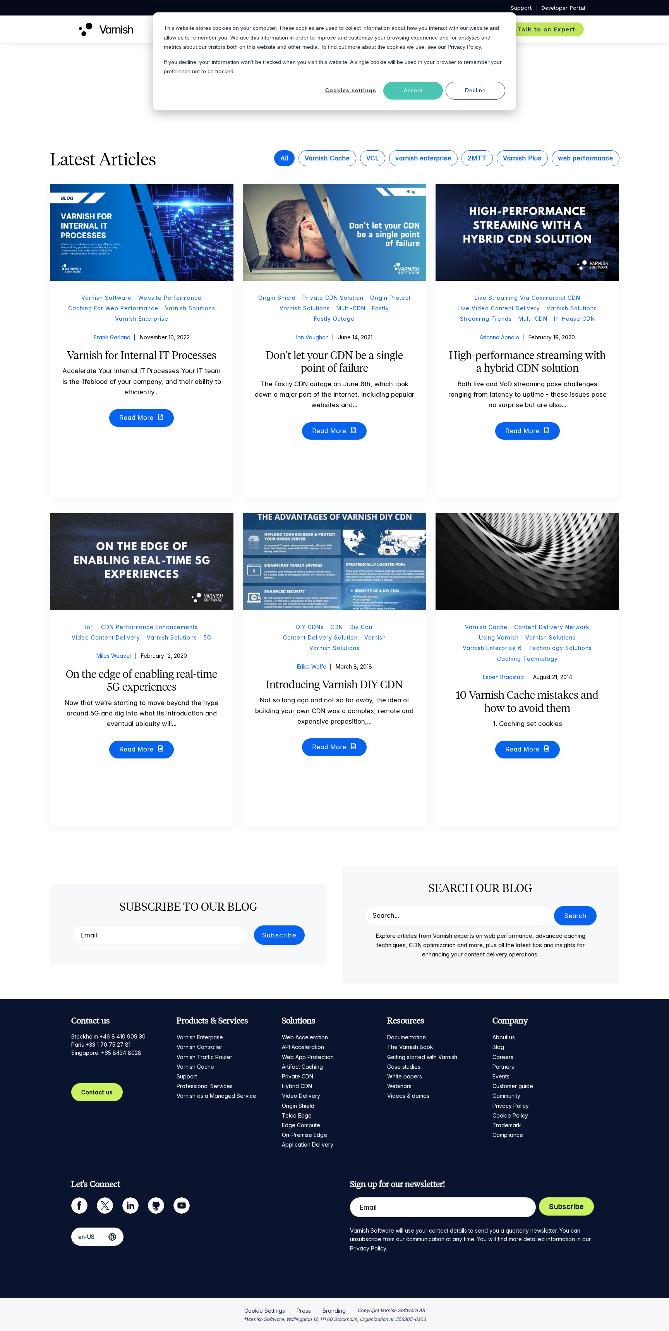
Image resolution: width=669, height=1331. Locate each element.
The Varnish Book (410, 1047)
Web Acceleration (305, 1037)
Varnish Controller (199, 1047)
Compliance (507, 1135)
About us (503, 1037)
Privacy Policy (510, 1105)
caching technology (527, 658)
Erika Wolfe (311, 666)
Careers (502, 1057)
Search (575, 916)
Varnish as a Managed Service (216, 1095)
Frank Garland (112, 337)
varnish (375, 637)
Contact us (97, 1092)
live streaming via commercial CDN (527, 297)
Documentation (406, 1037)
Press (304, 1310)
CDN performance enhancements (149, 627)
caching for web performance (113, 308)
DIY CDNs (310, 627)
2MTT (477, 158)
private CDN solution (333, 297)
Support (187, 1076)
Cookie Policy (510, 1115)
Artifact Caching (302, 1066)
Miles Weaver (114, 655)
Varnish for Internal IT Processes (141, 355)
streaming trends (486, 318)
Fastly (380, 308)
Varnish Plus (522, 158)
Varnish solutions (190, 308)
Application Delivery (307, 1144)
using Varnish (499, 637)
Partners (503, 1066)
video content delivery (106, 637)
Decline (475, 90)
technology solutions (560, 648)
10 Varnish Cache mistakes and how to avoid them (527, 701)
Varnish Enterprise (200, 1037)
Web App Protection (308, 1057)
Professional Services (205, 1086)
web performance (585, 158)
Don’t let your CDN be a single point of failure (334, 362)
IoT (89, 627)
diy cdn (361, 627)
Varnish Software (106, 297)
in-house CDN (574, 318)
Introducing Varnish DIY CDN (334, 684)
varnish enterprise (423, 158)
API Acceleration (303, 1047)
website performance (170, 297)
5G (207, 637)
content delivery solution (320, 637)
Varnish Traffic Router (204, 1057)
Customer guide (512, 1086)
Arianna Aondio (499, 337)
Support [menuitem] (521, 8)
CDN (336, 627)
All (284, 158)
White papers (404, 1076)
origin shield (277, 297)
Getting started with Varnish (422, 1057)
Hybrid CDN (297, 1086)
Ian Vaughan (312, 337)
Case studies (403, 1066)
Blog (498, 1047)
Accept (413, 90)
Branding (334, 1310)
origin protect (390, 297)
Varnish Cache (327, 158)
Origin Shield (298, 1105)
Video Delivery (301, 1095)
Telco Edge (297, 1115)
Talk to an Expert (546, 29)
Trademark (506, 1125)
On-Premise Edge (304, 1135)
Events (500, 1076)
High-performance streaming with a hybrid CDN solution (527, 362)
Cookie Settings (264, 1310)
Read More (137, 417)
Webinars (399, 1086)
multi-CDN (350, 308)
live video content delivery (499, 308)
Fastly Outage (334, 318)
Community (506, 1095)
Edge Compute (301, 1125)
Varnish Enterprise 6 (492, 648)
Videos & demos (408, 1095)
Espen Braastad (503, 677)
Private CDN (297, 1076)
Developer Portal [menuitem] (563, 8)
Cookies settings (350, 90)
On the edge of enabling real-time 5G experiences (141, 680)
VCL (372, 158)
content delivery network (552, 627)
